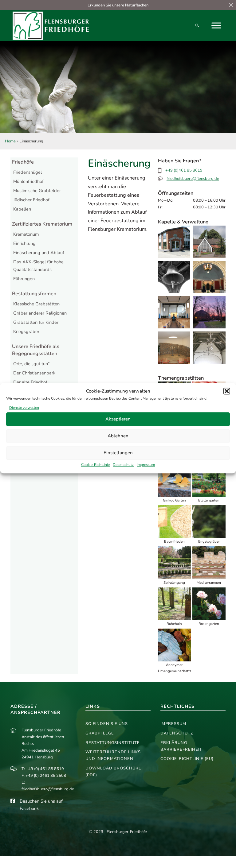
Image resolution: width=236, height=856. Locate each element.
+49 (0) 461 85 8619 (45, 769)
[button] (227, 391)
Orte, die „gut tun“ (31, 364)
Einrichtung (24, 243)
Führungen (24, 279)
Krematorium (26, 234)
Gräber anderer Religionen (40, 313)
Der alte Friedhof (30, 382)
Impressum (146, 464)
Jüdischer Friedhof (31, 200)
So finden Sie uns (106, 723)
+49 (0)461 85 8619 (184, 170)
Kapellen (22, 209)
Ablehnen (118, 436)
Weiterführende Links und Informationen (113, 755)
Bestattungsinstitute (112, 743)
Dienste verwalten (24, 407)
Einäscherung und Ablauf (38, 253)
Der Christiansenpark (34, 373)
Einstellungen (118, 453)
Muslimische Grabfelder (37, 191)
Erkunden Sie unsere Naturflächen (118, 5)
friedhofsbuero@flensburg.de (193, 178)
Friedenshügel (27, 172)
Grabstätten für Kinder (35, 322)
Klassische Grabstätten (36, 304)
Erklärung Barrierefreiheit (181, 746)
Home (10, 141)
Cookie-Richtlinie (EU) (187, 758)
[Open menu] (216, 25)
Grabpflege (99, 733)
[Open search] (197, 25)
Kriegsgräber (26, 331)
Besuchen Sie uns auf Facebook (41, 804)
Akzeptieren (118, 419)
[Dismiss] (231, 5)
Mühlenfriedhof (28, 181)
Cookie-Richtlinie (95, 464)
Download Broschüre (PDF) (113, 771)
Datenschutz (123, 464)
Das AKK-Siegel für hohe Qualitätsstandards (38, 266)
